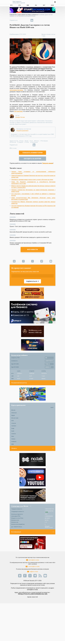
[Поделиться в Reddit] (39, 20)
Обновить (14, 448)
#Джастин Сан (14, 141)
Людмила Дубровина (22, 130)
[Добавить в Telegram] (28, 20)
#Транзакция (34, 142)
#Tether (26, 142)
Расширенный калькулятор (19, 382)
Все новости (32, 249)
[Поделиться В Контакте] (35, 20)
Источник (14, 148)
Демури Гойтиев (20, 117)
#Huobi (26, 141)
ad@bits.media (34, 571)
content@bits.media (33, 566)
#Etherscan (13, 142)
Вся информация (16, 532)
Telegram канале (47, 163)
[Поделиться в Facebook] (20, 20)
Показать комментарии (33, 153)
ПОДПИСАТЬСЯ (31, 281)
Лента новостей (17, 214)
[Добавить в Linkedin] (31, 20)
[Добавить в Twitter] (24, 20)
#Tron (31, 141)
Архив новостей (32, 597)
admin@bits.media (34, 560)
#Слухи (21, 141)
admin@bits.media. (32, 589)
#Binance (36, 141)
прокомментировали (16, 90)
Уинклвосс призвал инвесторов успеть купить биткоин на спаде (32, 179)
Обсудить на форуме (32, 158)
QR (46, 594)
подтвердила (18, 111)
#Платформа (44, 141)
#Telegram (20, 142)
